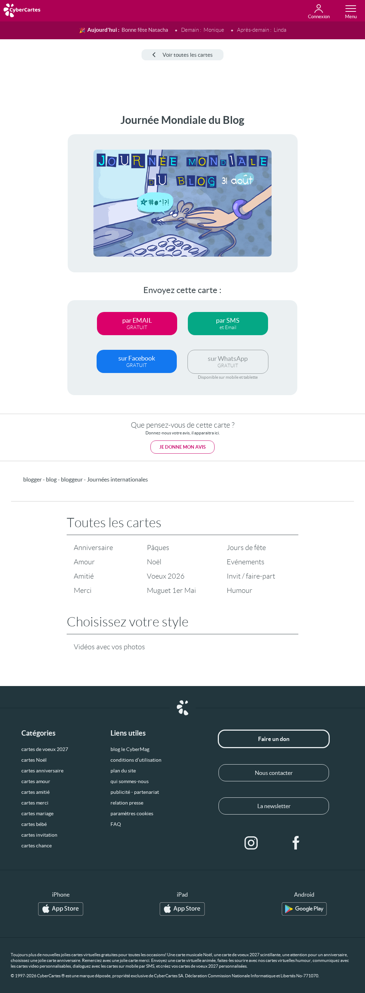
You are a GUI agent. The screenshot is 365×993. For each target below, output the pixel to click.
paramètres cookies (131, 813)
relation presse (126, 803)
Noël (154, 562)
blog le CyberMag (129, 749)
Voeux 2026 (166, 576)
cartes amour (35, 781)
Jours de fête (246, 547)
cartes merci (34, 803)
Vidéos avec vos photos (109, 647)
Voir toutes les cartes (188, 55)
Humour (239, 590)
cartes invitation (39, 835)
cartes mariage (37, 813)
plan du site (123, 770)
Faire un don (273, 739)
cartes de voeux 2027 (44, 749)
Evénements (245, 562)
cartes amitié (35, 792)
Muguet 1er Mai (171, 590)
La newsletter (274, 806)
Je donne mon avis (182, 447)
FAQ (115, 824)
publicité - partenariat (134, 792)
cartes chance (36, 845)
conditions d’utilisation (135, 760)
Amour (84, 562)
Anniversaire (93, 547)
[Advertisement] (27, 221)
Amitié (84, 576)
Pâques (158, 547)
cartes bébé (34, 824)
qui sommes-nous (129, 781)
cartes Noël (34, 760)
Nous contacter (274, 773)
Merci (83, 590)
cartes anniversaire (42, 770)
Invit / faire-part (251, 576)
